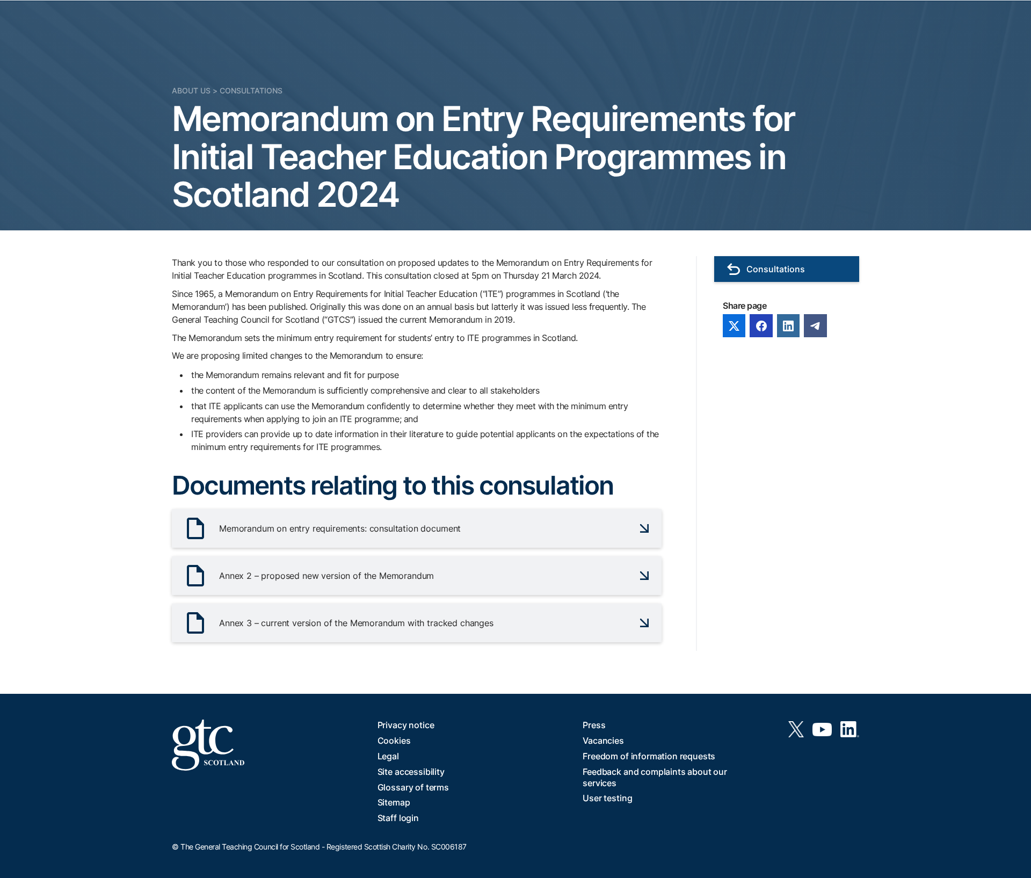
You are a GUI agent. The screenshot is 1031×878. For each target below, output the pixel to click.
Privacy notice (405, 725)
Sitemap (393, 802)
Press (594, 725)
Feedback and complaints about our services (655, 777)
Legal (388, 756)
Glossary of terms (413, 787)
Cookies (394, 740)
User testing (607, 798)
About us (191, 90)
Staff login (398, 817)
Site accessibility (411, 771)
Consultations (251, 90)
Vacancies (603, 740)
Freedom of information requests (649, 756)
